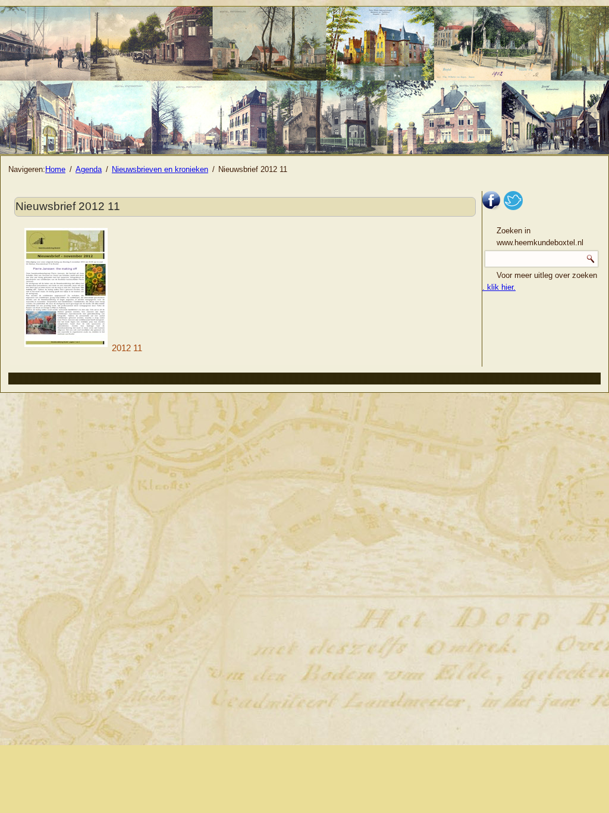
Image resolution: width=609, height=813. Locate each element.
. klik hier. (499, 287)
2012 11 (127, 348)
